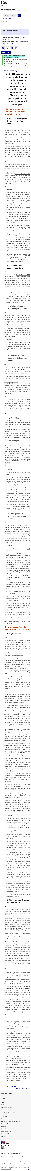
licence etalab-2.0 (5, 1169)
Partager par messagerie (16, 48)
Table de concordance (6, 1107)
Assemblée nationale (6, 1118)
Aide (2, 1096)
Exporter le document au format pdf (3, 43)
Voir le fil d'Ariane (5, 21)
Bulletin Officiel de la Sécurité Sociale (9, 1121)
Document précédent (10, 70)
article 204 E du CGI (15, 586)
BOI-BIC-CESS (17, 964)
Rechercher (19, 15)
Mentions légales (19, 1161)
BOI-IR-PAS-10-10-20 (10, 183)
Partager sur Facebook (3, 48)
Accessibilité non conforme (7, 1161)
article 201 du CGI (11, 974)
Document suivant (22, 72)
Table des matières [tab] (8, 27)
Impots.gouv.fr (4, 1133)
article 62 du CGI (19, 749)
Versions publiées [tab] (7, 34)
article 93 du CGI (17, 753)
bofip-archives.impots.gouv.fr (8, 1112)
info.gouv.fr (4, 1153)
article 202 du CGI (20, 976)
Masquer (7, 52)
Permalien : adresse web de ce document (11, 43)
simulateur (25, 495)
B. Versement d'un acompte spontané (15, 63)
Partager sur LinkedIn (11, 48)
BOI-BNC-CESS (10, 966)
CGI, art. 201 (8, 930)
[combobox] (10, 15)
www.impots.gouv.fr (10, 382)
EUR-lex (3, 1128)
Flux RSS (3, 1105)
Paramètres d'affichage (22, 1164)
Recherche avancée (8, 18)
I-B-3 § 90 (23, 302)
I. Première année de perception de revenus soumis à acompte (14, 56)
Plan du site (26, 1161)
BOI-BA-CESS (26, 964)
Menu (28, 2)
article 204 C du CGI (12, 286)
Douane (3, 1126)
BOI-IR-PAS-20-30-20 (12, 461)
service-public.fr (15, 1153)
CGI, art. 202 (20, 930)
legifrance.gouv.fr (6, 1157)
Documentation (5, 1110)
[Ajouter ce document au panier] (7, 43)
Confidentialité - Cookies (8, 1164)
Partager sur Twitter (7, 48)
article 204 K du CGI (19, 419)
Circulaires (3, 1123)
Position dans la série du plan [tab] (10, 30)
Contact (3, 1098)
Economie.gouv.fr (5, 1131)
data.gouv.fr (17, 1157)
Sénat (2, 1136)
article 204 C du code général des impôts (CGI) (17, 174)
